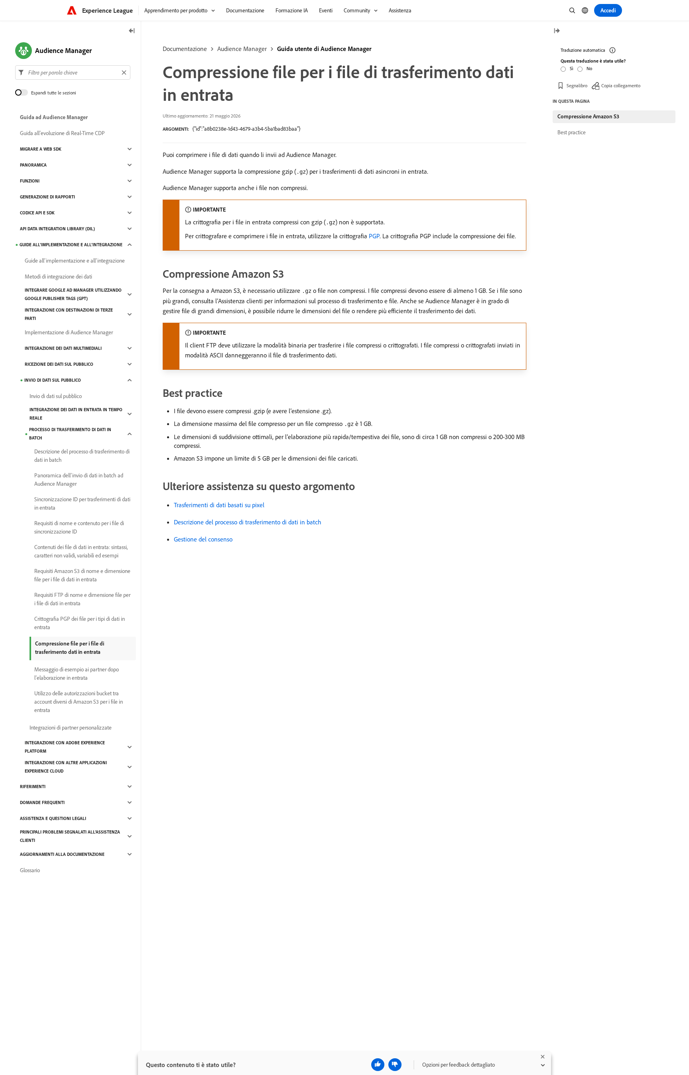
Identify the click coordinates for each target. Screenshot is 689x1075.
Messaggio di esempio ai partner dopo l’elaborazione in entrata (76, 673)
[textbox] (72, 72)
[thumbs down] (395, 1064)
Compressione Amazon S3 (588, 116)
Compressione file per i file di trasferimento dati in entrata (69, 647)
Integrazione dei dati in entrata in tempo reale (76, 414)
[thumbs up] (377, 1064)
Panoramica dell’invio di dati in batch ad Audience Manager (78, 479)
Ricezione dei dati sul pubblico (59, 364)
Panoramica (33, 165)
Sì (571, 68)
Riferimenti (32, 786)
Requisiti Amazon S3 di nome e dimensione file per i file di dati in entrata (82, 575)
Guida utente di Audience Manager (324, 49)
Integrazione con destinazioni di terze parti (69, 314)
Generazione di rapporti (47, 197)
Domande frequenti (42, 802)
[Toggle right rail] (556, 31)
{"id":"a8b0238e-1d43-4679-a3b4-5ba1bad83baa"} (246, 128)
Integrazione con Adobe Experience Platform (65, 747)
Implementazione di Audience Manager (69, 332)
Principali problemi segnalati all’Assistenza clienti (70, 836)
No (589, 68)
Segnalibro (577, 85)
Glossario (30, 870)
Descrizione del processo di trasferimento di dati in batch (247, 522)
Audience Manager (242, 49)
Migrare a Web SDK (40, 149)
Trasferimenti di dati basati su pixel (219, 505)
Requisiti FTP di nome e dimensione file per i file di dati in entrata (82, 599)
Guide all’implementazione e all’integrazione (71, 244)
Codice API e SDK (37, 213)
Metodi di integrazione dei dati (58, 276)
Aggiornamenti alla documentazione (62, 854)
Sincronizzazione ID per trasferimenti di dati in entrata (82, 503)
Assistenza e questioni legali (53, 818)
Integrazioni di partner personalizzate (71, 727)
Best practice (571, 132)
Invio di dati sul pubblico (52, 380)
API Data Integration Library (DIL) (57, 228)
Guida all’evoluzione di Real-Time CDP (62, 133)
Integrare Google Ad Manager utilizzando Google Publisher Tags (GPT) (73, 294)
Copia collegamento (620, 85)
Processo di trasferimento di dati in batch (70, 434)
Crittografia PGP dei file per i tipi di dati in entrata (79, 623)
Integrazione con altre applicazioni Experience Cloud (66, 767)
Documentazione (185, 49)
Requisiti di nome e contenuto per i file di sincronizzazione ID (79, 527)
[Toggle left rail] (132, 31)
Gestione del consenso (203, 539)
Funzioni (29, 181)
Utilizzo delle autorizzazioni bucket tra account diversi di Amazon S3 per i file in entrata (78, 702)
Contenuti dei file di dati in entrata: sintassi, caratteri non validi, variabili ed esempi (81, 551)
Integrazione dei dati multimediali (63, 348)
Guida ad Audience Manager (54, 117)
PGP (374, 236)
